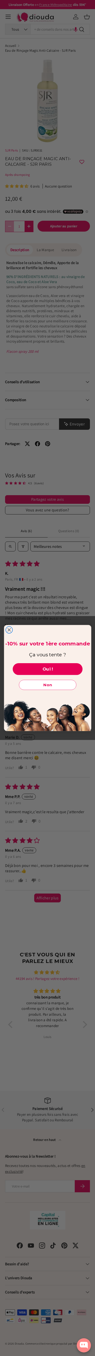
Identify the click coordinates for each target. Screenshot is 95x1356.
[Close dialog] (9, 629)
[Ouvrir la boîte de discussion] (84, 1345)
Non (47, 685)
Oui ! (47, 669)
